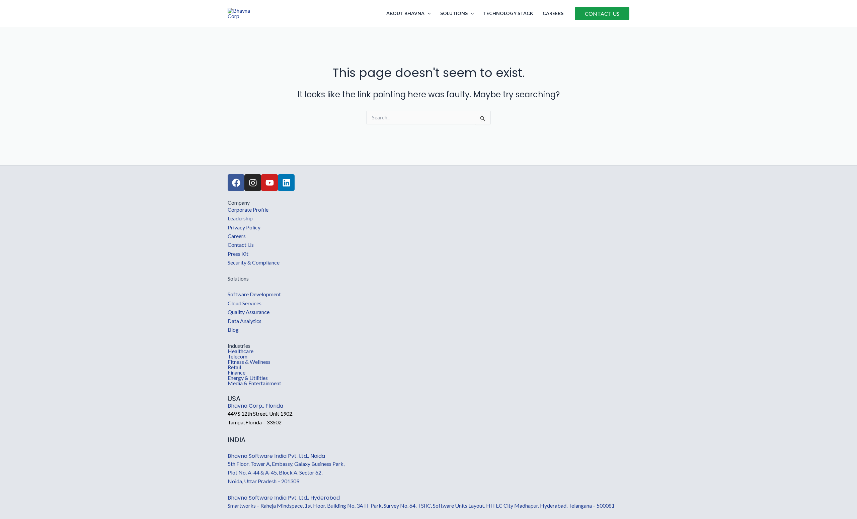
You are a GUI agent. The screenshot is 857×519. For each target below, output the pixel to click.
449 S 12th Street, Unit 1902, (260, 413)
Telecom (237, 356)
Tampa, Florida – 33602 (255, 422)
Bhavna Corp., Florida (255, 406)
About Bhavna (405, 13)
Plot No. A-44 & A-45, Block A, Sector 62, (275, 472)
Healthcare (240, 351)
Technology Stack (508, 13)
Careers (553, 13)
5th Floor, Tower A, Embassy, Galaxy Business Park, (286, 463)
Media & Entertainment (254, 383)
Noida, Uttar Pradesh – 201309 (263, 481)
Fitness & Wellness (249, 362)
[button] (427, 13)
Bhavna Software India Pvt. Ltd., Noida (276, 456)
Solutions (454, 13)
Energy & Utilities (248, 378)
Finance (236, 372)
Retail (234, 367)
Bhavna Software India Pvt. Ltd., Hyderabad (284, 498)
